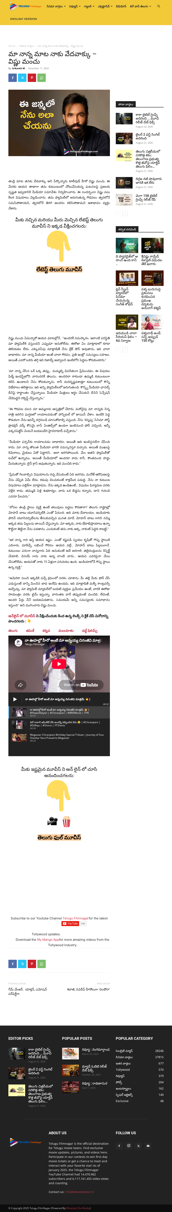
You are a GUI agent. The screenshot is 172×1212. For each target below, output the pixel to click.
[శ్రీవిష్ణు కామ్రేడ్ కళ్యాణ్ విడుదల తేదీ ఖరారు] (152, 245)
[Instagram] (128, 1145)
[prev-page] (118, 213)
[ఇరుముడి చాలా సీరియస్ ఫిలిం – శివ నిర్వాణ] (127, 322)
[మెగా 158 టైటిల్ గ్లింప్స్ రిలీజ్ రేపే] (124, 199)
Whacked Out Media (78, 1208)
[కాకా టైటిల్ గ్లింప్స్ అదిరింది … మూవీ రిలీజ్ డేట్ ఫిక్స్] (124, 118)
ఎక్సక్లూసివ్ (103, 6)
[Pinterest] (32, 78)
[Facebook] (12, 78)
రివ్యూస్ (73, 6)
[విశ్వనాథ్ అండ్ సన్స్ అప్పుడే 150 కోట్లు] (152, 322)
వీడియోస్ (121, 6)
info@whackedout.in (79, 1192)
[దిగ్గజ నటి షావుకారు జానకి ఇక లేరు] (124, 183)
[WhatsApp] (41, 78)
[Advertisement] (86, 34)
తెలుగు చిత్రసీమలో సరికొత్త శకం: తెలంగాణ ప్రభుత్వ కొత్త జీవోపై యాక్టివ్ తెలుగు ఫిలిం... (148, 158)
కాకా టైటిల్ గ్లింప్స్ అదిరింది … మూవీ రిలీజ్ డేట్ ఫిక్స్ (147, 118)
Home (12, 46)
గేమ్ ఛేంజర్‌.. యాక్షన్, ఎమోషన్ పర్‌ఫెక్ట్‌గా (27, 992)
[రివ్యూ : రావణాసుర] (70, 1087)
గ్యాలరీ (87, 6)
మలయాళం (66, 631)
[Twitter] (22, 78)
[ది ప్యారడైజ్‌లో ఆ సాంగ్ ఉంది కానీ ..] (127, 245)
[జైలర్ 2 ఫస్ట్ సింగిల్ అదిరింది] (124, 138)
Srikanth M (18, 68)
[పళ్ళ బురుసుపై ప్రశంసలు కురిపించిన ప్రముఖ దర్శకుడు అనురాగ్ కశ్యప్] (152, 278)
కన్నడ (46, 631)
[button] (159, 6)
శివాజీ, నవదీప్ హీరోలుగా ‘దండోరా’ (88, 989)
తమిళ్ (30, 631)
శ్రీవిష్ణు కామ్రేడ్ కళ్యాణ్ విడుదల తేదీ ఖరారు (151, 260)
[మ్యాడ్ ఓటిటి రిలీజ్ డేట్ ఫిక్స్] (70, 1070)
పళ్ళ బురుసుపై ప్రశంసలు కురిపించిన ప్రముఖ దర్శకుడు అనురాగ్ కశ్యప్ (151, 298)
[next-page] (125, 213)
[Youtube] (148, 1146)
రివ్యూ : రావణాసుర (94, 1083)
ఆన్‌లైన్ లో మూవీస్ (21, 616)
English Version (23, 18)
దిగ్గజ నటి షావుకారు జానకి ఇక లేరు (149, 181)
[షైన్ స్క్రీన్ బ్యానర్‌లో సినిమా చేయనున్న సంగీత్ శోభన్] (127, 278)
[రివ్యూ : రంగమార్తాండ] (70, 1053)
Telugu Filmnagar (76, 918)
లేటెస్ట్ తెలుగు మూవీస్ (59, 269)
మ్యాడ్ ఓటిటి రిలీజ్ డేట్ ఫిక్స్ (94, 1068)
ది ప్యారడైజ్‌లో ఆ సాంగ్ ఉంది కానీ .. (127, 260)
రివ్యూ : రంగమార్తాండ (96, 1049)
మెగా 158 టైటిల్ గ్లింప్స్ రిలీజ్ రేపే (146, 197)
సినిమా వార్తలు (55, 6)
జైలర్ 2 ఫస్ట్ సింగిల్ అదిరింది (148, 136)
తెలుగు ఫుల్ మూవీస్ (59, 837)
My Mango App (48, 940)
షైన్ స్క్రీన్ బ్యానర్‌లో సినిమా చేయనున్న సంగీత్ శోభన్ (124, 296)
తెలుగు (13, 631)
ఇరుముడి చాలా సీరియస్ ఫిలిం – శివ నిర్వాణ (126, 337)
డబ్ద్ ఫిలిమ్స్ (90, 631)
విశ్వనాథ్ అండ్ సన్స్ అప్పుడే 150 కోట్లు (151, 337)
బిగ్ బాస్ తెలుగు (139, 6)
